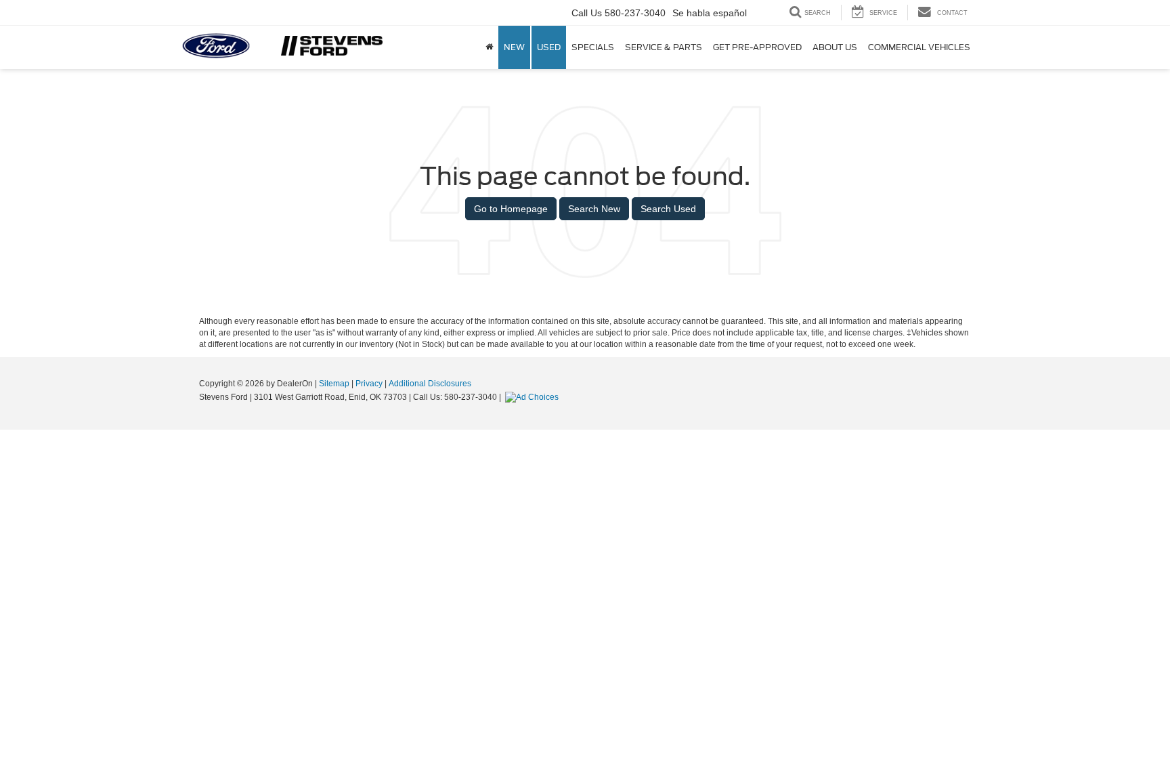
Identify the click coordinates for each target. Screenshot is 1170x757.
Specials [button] (592, 47)
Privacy (369, 383)
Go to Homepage (511, 208)
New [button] (514, 47)
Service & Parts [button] (663, 47)
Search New (594, 208)
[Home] (489, 47)
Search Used (668, 208)
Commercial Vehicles (919, 47)
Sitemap (334, 383)
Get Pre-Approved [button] (757, 47)
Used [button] (549, 47)
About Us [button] (834, 47)
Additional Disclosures (430, 383)
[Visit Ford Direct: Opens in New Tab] (533, 397)
